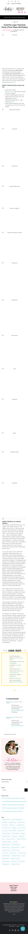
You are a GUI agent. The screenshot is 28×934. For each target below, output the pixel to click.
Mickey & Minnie (15, 847)
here (13, 82)
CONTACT (14, 891)
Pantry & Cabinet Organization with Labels (13, 798)
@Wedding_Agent (10, 701)
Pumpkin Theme (6, 855)
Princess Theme (22, 853)
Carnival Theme (6, 828)
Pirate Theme (13, 853)
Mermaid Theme (16, 844)
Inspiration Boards (6, 842)
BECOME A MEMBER (16, 3)
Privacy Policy (21, 925)
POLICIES (13, 889)
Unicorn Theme (6, 861)
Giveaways (21, 836)
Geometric (14, 836)
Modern (23, 847)
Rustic (23, 855)
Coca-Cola (4, 830)
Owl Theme (5, 853)
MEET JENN (13, 887)
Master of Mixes (6, 844)
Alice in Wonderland (17, 819)
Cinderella (14, 828)
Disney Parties (15, 833)
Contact (17, 926)
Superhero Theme (15, 858)
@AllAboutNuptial (10, 717)
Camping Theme (21, 825)
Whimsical (14, 861)
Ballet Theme (12, 822)
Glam (3, 839)
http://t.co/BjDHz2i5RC (17, 710)
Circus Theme (22, 828)
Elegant (23, 833)
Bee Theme (5, 825)
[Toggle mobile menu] (25, 12)
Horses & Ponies (11, 839)
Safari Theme (5, 858)
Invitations (15, 842)
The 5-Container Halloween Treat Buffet (13, 808)
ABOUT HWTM (13, 885)
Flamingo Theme (6, 836)
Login (8, 3)
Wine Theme (22, 861)
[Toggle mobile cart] (19, 12)
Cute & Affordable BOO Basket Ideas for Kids (14, 801)
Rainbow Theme (16, 855)
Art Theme (4, 822)
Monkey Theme (6, 850)
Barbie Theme (21, 822)
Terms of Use (11, 926)
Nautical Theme (15, 850)
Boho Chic (12, 825)
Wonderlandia (5, 864)
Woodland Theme (15, 864)
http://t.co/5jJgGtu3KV (17, 726)
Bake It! (12, 102)
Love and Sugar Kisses (16, 671)
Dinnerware (21, 830)
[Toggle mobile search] (22, 12)
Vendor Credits (19, 30)
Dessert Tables (13, 830)
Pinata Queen (17, 678)
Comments (14, 31)
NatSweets (10, 91)
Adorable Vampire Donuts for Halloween (13, 805)
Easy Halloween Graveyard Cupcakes (12, 811)
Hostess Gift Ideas (21, 839)
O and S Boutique (18, 682)
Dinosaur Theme (6, 833)
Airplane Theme (6, 819)
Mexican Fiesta (5, 847)
